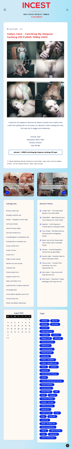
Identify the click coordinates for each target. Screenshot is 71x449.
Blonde (23, 161)
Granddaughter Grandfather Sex (17, 237)
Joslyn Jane (46, 161)
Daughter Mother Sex (13, 215)
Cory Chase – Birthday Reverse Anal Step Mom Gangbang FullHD (53, 233)
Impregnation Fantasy (49, 374)
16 (29, 326)
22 (26, 329)
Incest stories (46, 388)
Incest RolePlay (47, 384)
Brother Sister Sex (12, 211)
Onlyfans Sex (10, 268)
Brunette (55, 324)
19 (15, 329)
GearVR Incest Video (13, 228)
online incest (46, 413)
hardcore (45, 370)
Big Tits (54, 320)
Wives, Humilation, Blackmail (16, 303)
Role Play (45, 420)
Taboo (31, 164)
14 (22, 326)
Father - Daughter (48, 359)
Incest (44, 377)
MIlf (56, 391)
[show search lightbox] (67, 10)
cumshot (56, 335)
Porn (57, 413)
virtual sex (53, 434)
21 (22, 329)
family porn (29, 161)
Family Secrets (47, 352)
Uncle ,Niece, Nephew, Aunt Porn (17, 294)
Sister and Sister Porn (13, 281)
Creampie (45, 335)
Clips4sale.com (47, 331)
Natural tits (45, 409)
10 (8, 326)
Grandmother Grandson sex (16, 242)
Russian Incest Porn (13, 277)
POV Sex (52, 416)
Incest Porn (10, 255)
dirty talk (58, 338)
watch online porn (48, 437)
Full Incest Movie (12, 224)
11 (11, 326)
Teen (43, 434)
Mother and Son (23, 164)
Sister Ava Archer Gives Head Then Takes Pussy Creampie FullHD (52, 242)
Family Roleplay (47, 349)
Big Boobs (17, 161)
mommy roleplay (56, 161)
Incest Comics (11, 250)
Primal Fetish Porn (12, 272)
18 (11, 329)
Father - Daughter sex (49, 363)
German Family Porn (13, 233)
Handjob (54, 367)
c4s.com (44, 328)
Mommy (52, 395)
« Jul (7, 338)
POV (43, 416)
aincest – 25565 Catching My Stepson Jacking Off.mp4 (35, 152)
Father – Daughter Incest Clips (17, 220)
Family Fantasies (47, 342)
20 (18, 329)
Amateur (44, 320)
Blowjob (44, 324)
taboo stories (55, 430)
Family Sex (45, 356)
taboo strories (38, 164)
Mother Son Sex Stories (14, 263)
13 (18, 326)
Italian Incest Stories (13, 259)
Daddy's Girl (46, 338)
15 (25, 326)
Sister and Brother (48, 427)
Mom (43, 395)
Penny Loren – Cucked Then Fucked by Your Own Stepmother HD (52, 265)
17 (8, 329)
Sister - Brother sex (48, 423)
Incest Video (38, 161)
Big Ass (11, 161)
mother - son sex (12, 164)
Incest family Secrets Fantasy (52, 381)
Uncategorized (11, 290)
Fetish (44, 367)
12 (15, 326)
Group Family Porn (12, 246)
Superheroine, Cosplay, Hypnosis (17, 285)
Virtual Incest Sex (12, 299)
